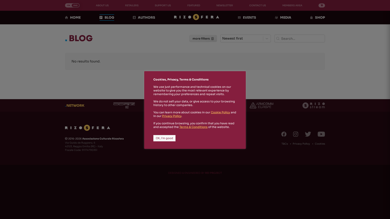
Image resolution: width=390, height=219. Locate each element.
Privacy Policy (171, 116)
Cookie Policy (220, 112)
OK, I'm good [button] (164, 138)
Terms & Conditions (193, 127)
